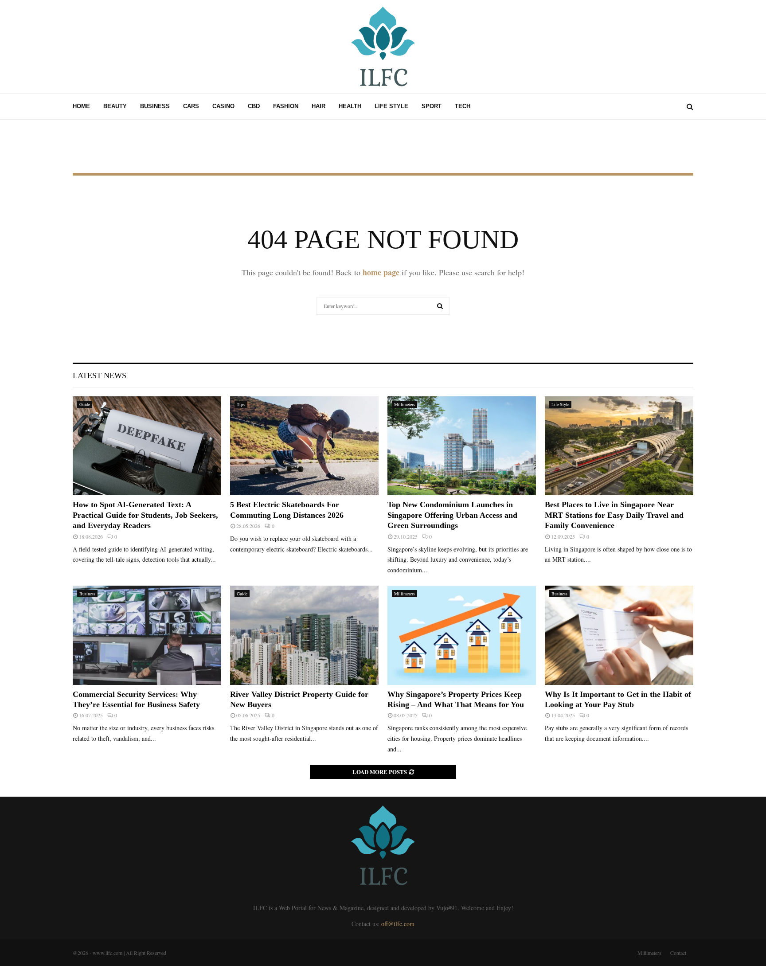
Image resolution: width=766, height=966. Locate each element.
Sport (432, 106)
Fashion (285, 106)
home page (381, 272)
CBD (254, 106)
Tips (241, 404)
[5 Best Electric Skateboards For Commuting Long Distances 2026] (304, 445)
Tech (462, 106)
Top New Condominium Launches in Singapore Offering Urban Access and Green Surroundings (452, 515)
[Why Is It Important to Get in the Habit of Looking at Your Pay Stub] (619, 635)
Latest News (99, 375)
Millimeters (404, 404)
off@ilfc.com (397, 923)
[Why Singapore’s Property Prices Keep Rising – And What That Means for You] (461, 635)
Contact (678, 952)
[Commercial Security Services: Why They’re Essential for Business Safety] (147, 635)
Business (155, 106)
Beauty (115, 106)
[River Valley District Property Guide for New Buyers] (304, 635)
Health (350, 106)
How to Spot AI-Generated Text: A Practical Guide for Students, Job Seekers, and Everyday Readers (145, 515)
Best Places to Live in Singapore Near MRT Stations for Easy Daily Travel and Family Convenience (614, 515)
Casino (223, 106)
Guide (84, 404)
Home (81, 106)
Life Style (391, 106)
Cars (191, 106)
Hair (318, 106)
